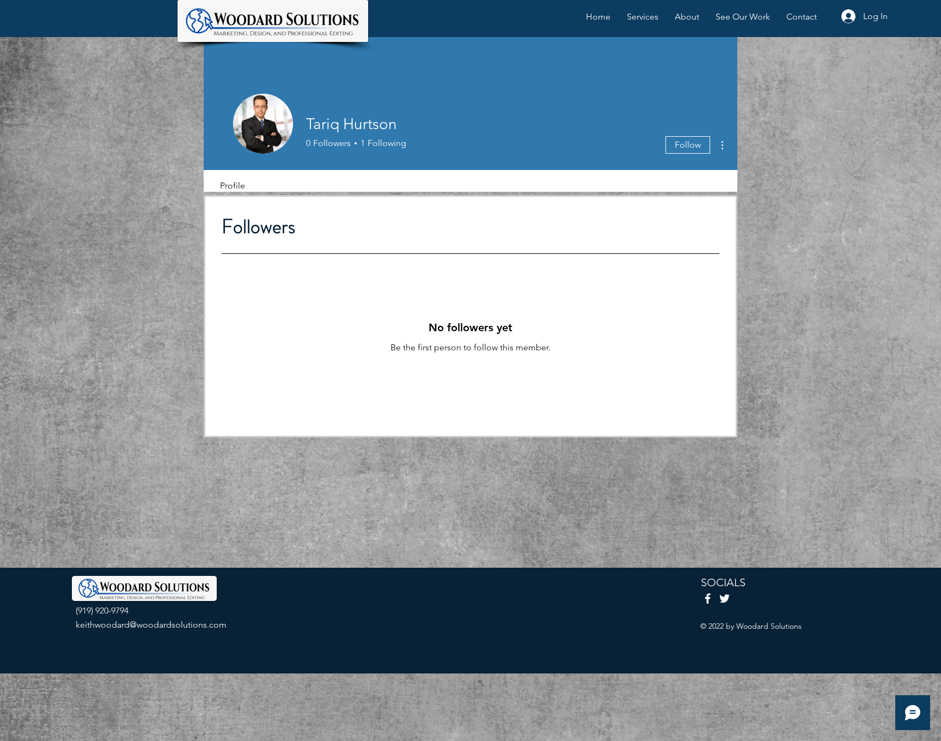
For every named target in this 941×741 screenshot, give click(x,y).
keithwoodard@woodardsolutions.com (151, 624)
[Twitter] (724, 598)
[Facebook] (707, 598)
